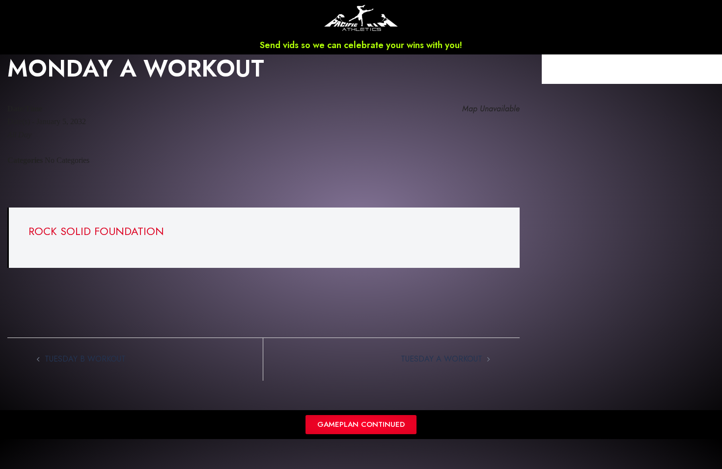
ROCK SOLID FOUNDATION (96, 231)
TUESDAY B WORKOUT (85, 359)
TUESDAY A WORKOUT (441, 359)
